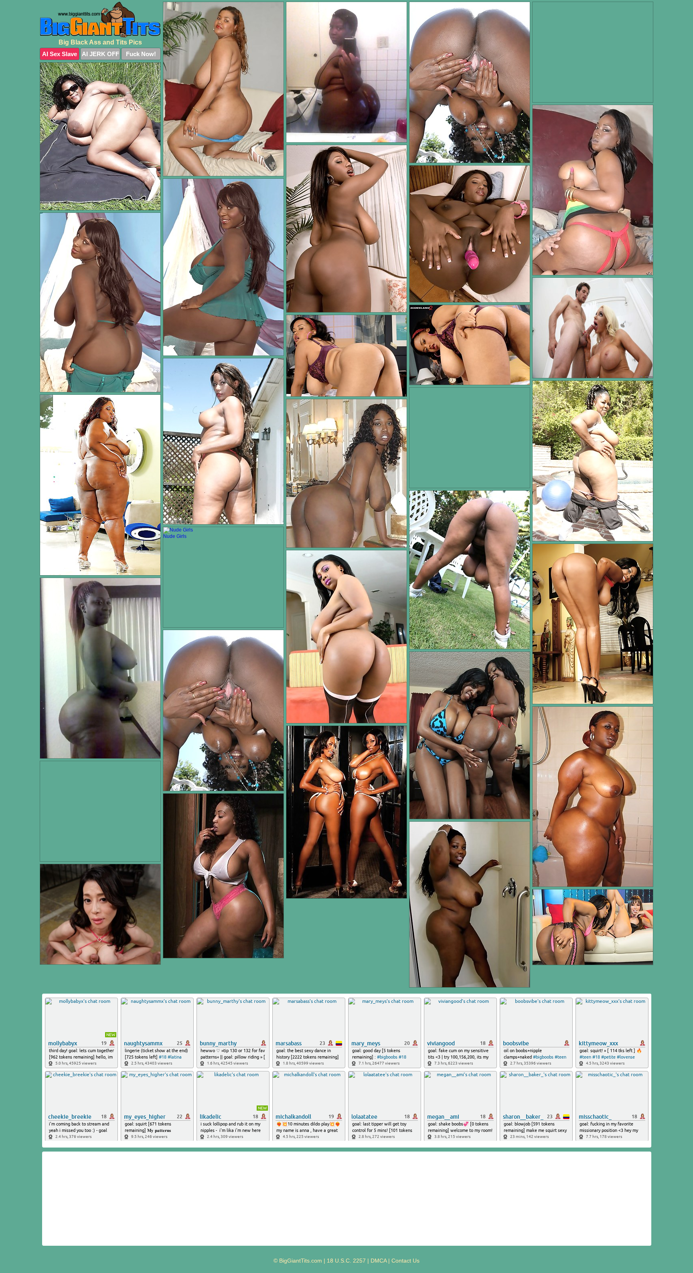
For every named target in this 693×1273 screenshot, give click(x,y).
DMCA (379, 1260)
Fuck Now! (141, 54)
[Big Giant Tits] (100, 20)
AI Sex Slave (59, 54)
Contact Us (405, 1260)
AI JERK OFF (100, 54)
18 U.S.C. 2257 (346, 1260)
